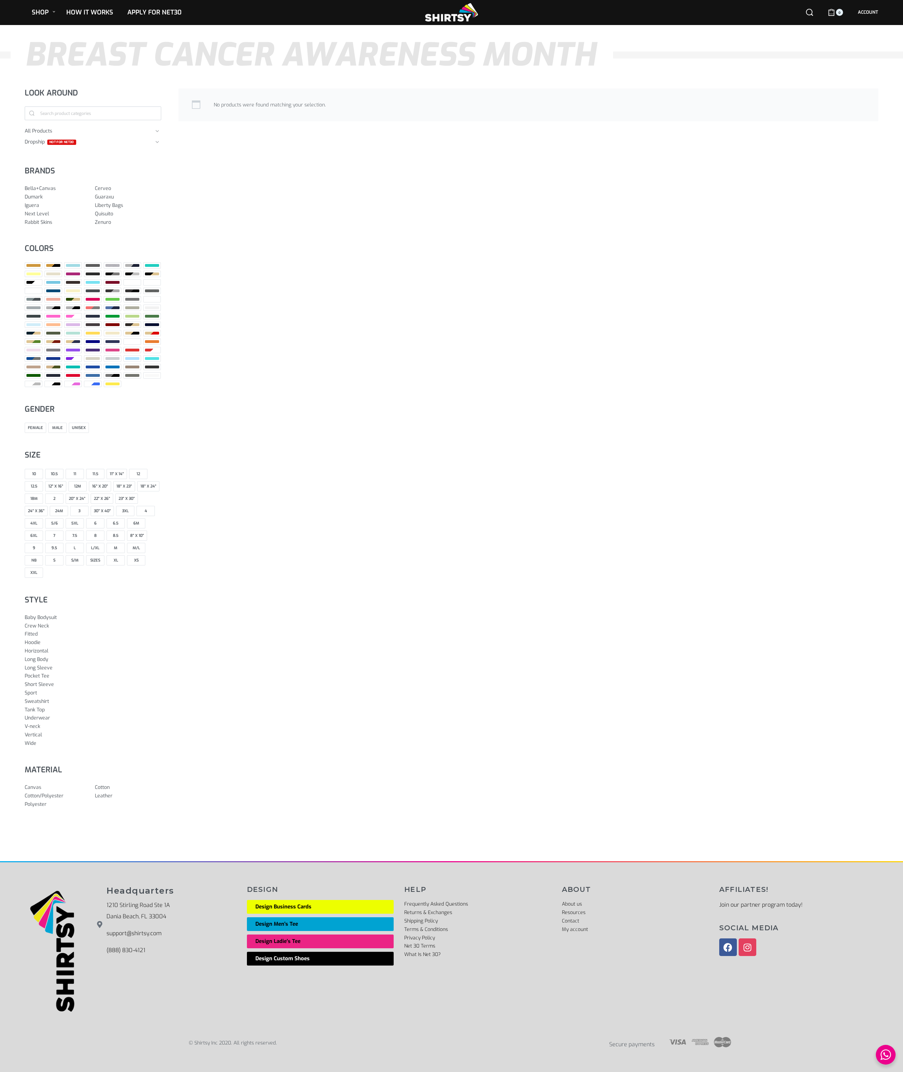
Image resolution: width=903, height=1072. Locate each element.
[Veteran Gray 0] (132, 367)
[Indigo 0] (92, 316)
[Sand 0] (92, 358)
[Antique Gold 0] (33, 265)
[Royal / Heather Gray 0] (33, 358)
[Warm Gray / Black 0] (112, 375)
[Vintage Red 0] (73, 375)
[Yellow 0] (112, 384)
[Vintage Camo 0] (33, 375)
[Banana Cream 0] (33, 274)
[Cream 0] (73, 291)
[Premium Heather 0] (53, 350)
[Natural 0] (112, 333)
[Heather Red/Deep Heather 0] (92, 308)
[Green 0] (112, 299)
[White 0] (152, 375)
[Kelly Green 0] (112, 316)
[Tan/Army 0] (53, 367)
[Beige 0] (53, 274)
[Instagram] (747, 947)
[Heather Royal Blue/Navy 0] (112, 308)
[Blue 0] (53, 282)
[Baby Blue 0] (152, 265)
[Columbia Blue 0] (33, 291)
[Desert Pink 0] (53, 299)
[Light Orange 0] (53, 324)
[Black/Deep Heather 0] (112, 274)
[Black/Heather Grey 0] (132, 274)
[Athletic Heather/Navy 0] (132, 265)
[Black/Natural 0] (152, 274)
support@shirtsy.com (134, 933)
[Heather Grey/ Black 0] (73, 308)
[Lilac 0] (73, 324)
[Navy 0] (92, 341)
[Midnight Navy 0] (152, 324)
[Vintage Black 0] (152, 367)
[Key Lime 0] (132, 316)
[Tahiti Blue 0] (152, 358)
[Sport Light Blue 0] (132, 358)
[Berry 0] (73, 274)
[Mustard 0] (92, 333)
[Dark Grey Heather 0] (112, 291)
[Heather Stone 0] (132, 308)
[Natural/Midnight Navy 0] (73, 341)
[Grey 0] (132, 299)
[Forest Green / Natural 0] (73, 299)
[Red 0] (132, 350)
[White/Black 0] (53, 384)
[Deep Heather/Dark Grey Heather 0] (33, 299)
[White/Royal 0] (92, 384)
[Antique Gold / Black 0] (53, 265)
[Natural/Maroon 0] (53, 341)
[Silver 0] (112, 358)
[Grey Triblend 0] (33, 308)
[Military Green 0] (53, 333)
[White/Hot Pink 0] (73, 384)
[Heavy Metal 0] (33, 316)
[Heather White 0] (152, 308)
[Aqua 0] (73, 265)
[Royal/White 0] (73, 358)
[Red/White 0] (152, 350)
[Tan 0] (33, 367)
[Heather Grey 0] (53, 308)
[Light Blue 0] (33, 324)
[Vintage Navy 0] (53, 375)
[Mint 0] (73, 333)
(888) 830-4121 (126, 950)
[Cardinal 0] (112, 282)
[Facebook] (728, 947)
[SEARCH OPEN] (809, 12)
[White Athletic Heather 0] (33, 384)
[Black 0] (92, 274)
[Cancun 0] (92, 282)
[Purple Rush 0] (92, 350)
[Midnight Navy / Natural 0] (33, 333)
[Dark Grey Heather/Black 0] (132, 291)
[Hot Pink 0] (53, 316)
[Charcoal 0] (132, 282)
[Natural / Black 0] (132, 333)
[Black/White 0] (33, 282)
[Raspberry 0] (112, 350)
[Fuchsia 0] (92, 299)
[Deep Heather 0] (152, 291)
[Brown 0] (73, 282)
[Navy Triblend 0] (112, 341)
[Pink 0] (33, 350)
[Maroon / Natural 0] (132, 324)
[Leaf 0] (152, 316)
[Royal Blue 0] (53, 358)
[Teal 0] (73, 367)
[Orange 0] (152, 341)
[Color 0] (152, 282)
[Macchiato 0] (92, 324)
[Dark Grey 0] (92, 291)
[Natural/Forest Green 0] (33, 341)
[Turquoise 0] (112, 367)
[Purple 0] (73, 350)
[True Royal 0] (92, 367)
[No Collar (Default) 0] (132, 341)
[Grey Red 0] (152, 299)
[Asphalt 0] (92, 265)
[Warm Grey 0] (132, 375)
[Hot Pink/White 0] (73, 316)
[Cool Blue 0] (53, 291)
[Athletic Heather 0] (112, 265)
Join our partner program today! (760, 904)
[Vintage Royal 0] (92, 375)
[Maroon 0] (112, 324)
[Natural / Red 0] (152, 333)
